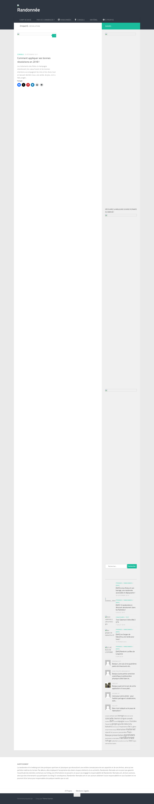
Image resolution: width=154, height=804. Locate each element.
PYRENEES (119, 600)
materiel (130, 729)
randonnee (127, 737)
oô (111, 732)
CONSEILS (20, 54)
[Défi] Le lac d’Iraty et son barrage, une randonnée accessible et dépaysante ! (125, 590)
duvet (115, 721)
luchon (123, 729)
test (131, 740)
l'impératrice (123, 726)
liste (118, 729)
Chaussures (120, 617)
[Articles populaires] (110, 577)
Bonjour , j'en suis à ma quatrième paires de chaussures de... (124, 664)
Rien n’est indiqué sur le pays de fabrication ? (123, 709)
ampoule (107, 716)
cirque (123, 718)
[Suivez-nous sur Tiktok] (121, 26)
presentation (117, 735)
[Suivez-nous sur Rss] (135, 26)
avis (116, 716)
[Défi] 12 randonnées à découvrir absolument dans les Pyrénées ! (126, 607)
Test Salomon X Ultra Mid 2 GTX (126, 620)
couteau (107, 721)
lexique (115, 730)
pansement (115, 732)
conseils (129, 718)
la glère (133, 726)
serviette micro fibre (123, 741)
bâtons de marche (128, 716)
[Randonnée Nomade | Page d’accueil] (28, 8)
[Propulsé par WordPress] (33, 798)
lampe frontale (109, 730)
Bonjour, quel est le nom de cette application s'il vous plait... (124, 687)
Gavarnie (108, 724)
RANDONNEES (128, 583)
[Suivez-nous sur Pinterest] (132, 26)
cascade (109, 718)
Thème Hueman (48, 798)
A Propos (68, 790)
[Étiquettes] (131, 577)
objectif (107, 732)
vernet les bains (110, 743)
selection (115, 741)
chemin (117, 718)
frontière (133, 721)
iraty (130, 723)
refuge (108, 740)
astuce (112, 716)
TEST (127, 617)
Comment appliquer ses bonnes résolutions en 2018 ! (34, 60)
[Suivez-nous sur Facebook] (114, 26)
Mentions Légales (82, 790)
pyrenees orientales (112, 738)
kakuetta (109, 726)
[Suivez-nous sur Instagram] (118, 26)
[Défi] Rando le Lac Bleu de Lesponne (125, 652)
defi (111, 721)
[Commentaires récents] (121, 577)
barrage (121, 715)
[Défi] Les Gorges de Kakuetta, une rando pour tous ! (125, 636)
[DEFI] (117, 602)
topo (134, 741)
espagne (120, 721)
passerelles (123, 732)
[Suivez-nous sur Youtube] (125, 26)
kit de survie (116, 727)
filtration (127, 721)
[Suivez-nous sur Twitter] (128, 26)
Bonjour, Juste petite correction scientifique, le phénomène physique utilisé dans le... (123, 676)
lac (129, 726)
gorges (115, 723)
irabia (126, 723)
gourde (120, 723)
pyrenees (129, 735)
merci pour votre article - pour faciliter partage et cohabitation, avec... (124, 698)
